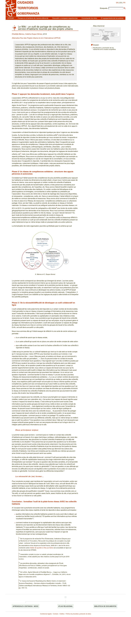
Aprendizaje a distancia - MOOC (25, 606)
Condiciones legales (46, 614)
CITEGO (11, 18)
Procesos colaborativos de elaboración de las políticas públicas (95, 34)
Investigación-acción (101, 29)
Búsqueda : (104, 8)
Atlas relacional (65, 606)
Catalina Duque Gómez (33, 34)
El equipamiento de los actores (112, 18)
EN (117, 2)
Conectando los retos (89, 18)
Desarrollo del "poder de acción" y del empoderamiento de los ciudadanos (114, 34)
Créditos (62, 614)
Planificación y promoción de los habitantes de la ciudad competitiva (104, 48)
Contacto (55, 614)
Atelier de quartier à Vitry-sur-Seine (41, 548)
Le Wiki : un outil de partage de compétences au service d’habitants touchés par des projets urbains (105, 37)
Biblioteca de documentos (105, 606)
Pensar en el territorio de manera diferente (33, 18)
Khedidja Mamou (18, 34)
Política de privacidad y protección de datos (78, 614)
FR (124, 2)
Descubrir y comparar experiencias (65, 18)
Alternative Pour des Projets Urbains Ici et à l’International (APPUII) (36, 38)
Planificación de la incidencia (109, 31)
